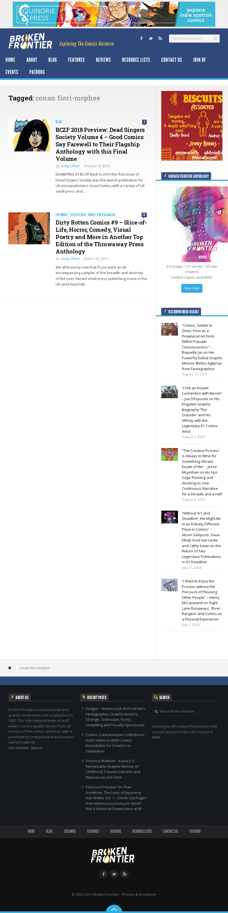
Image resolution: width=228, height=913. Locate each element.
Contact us (171, 59)
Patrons (37, 72)
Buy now (192, 288)
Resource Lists (136, 59)
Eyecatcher (78, 215)
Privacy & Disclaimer (139, 894)
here (156, 737)
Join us (37, 747)
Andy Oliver (70, 165)
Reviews (103, 59)
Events (12, 72)
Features (76, 59)
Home (10, 59)
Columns (62, 215)
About (31, 59)
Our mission (18, 747)
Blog (52, 59)
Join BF (199, 59)
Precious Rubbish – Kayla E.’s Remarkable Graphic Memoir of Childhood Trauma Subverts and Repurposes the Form (113, 769)
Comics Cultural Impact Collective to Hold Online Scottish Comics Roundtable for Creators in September (115, 743)
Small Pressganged (101, 215)
